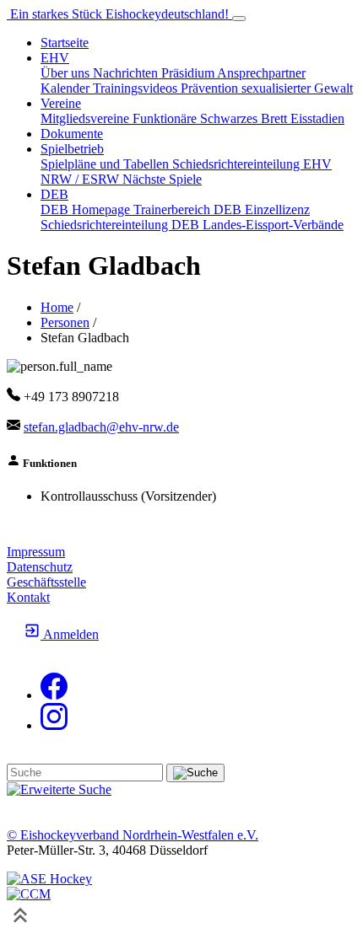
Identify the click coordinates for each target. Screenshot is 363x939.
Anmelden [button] (70, 634)
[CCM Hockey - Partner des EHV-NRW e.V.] (29, 894)
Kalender (67, 88)
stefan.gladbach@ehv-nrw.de (101, 427)
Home (57, 307)
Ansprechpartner (261, 73)
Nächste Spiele (162, 179)
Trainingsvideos (137, 88)
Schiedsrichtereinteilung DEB (122, 224)
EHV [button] (55, 58)
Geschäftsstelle (46, 582)
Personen (65, 322)
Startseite (65, 42)
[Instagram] (54, 725)
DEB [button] (54, 194)
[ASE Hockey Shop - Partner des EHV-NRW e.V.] (49, 879)
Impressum (36, 552)
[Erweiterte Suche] (59, 789)
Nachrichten (127, 73)
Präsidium (189, 73)
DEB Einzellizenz (262, 209)
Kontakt (28, 597)
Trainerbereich (173, 209)
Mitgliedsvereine (87, 118)
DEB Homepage (87, 209)
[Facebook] (54, 695)
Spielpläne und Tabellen (106, 164)
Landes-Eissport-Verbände (273, 224)
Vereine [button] (61, 103)
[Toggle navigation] (239, 18)
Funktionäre (166, 118)
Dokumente (72, 133)
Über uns (67, 73)
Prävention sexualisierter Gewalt (267, 88)
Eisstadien (317, 118)
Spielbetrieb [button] (72, 149)
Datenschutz (40, 567)
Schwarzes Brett (245, 118)
